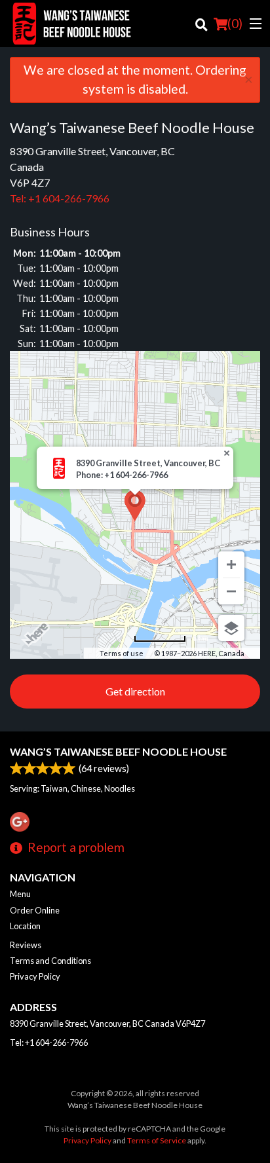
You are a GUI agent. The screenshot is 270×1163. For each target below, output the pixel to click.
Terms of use (122, 653)
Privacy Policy (35, 976)
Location (25, 926)
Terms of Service (156, 1140)
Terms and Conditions (50, 960)
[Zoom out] (231, 591)
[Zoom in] (231, 564)
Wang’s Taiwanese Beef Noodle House (118, 751)
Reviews (25, 945)
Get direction (135, 691)
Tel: (59, 198)
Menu (20, 894)
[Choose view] (231, 628)
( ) (234, 23)
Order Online (35, 910)
